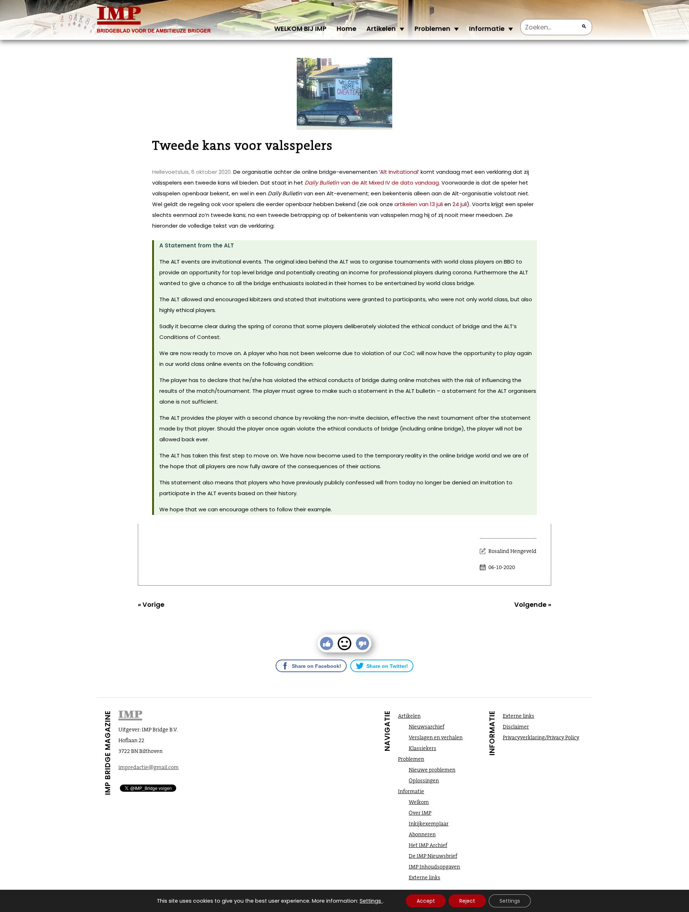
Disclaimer (516, 726)
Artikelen (381, 28)
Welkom (419, 802)
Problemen (432, 28)
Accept (426, 900)
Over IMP (420, 812)
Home (346, 28)
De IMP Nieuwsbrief (433, 856)
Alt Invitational (399, 172)
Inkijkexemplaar (429, 823)
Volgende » (532, 604)
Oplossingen (424, 780)
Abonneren (422, 834)
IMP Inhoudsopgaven (434, 866)
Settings (370, 901)
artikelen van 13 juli (418, 204)
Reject (467, 900)
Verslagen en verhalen (436, 737)
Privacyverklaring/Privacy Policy (541, 737)
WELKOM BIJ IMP (300, 28)
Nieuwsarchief (426, 726)
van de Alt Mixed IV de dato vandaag (389, 182)
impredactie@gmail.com (148, 767)
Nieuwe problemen (432, 769)
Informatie (487, 28)
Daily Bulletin (322, 182)
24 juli (460, 204)
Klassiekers (422, 748)
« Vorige (151, 604)
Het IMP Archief (428, 845)
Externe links (424, 877)
